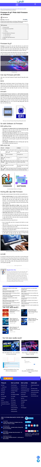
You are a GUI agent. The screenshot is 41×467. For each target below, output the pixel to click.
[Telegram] (34, 429)
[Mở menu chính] (17, 4)
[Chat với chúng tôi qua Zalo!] (38, 458)
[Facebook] (26, 429)
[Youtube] (31, 429)
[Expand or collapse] (27, 25)
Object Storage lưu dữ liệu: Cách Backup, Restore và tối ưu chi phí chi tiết (15, 332)
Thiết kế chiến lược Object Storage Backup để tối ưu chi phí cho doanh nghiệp (11, 296)
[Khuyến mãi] (35, 4)
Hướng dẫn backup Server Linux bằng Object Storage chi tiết (33, 314)
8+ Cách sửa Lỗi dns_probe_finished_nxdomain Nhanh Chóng (30, 375)
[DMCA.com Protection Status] (32, 426)
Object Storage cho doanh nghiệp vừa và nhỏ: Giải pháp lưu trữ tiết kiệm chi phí (10, 291)
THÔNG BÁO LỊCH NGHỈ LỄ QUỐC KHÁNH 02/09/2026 (15, 314)
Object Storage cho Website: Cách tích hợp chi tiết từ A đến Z (33, 323)
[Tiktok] (37, 429)
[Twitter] (29, 429)
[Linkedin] (26, 432)
